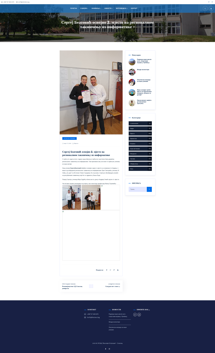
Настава (140, 159)
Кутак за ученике (69, 138)
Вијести (76, 143)
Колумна (140, 143)
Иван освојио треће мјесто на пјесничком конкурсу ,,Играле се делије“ (144, 92)
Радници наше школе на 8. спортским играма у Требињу (144, 61)
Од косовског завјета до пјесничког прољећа (144, 101)
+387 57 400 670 (93, 314)
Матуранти (140, 153)
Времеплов (140, 138)
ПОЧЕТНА (73, 8)
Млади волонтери (143, 69)
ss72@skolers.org (93, 317)
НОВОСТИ (107, 8)
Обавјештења (140, 164)
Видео (140, 128)
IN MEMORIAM (140, 123)
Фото (140, 169)
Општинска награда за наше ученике (143, 80)
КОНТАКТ (134, 8)
